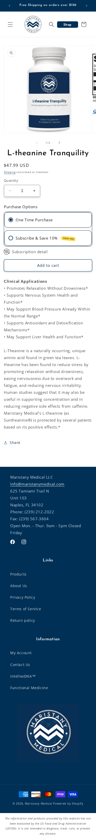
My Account (21, 652)
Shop (67, 24)
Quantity (11, 180)
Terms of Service (25, 608)
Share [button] (15, 442)
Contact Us (20, 664)
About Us (18, 585)
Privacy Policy (22, 597)
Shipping (10, 172)
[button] (10, 24)
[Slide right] (59, 142)
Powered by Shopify (68, 803)
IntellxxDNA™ (23, 676)
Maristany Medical (38, 803)
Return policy (22, 620)
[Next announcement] (86, 5)
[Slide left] (36, 142)
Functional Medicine (29, 687)
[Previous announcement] (9, 5)
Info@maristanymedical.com (37, 484)
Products (18, 574)
